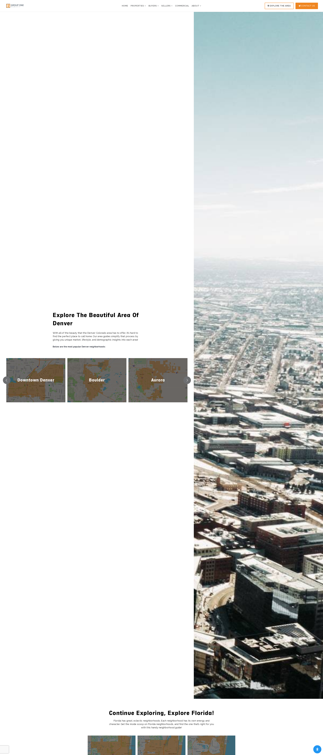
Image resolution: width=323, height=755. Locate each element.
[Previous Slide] (6, 380)
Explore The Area (280, 6)
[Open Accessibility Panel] (317, 749)
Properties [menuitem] (138, 6)
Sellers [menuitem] (166, 6)
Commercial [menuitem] (182, 6)
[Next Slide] (187, 380)
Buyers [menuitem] (153, 6)
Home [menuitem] (125, 6)
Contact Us (308, 6)
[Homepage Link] (15, 5)
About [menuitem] (196, 6)
